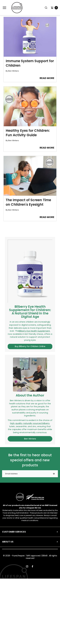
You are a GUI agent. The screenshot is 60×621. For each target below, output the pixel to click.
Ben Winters (30, 438)
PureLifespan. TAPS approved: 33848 (29, 556)
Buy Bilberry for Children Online (30, 346)
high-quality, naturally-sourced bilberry (30, 423)
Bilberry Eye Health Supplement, (34, 331)
